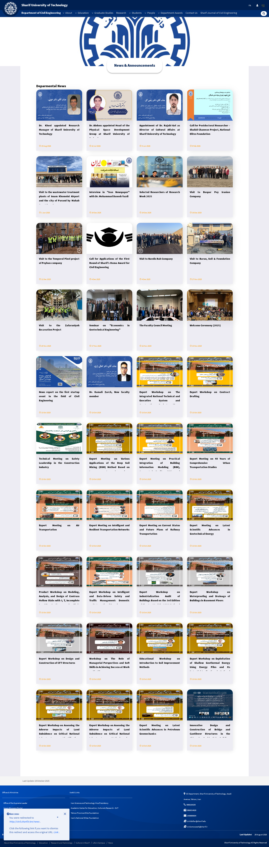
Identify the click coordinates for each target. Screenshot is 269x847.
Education (83, 12)
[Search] (264, 13)
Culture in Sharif (82, 843)
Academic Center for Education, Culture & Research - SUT (94, 808)
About (68, 12)
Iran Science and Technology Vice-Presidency (89, 803)
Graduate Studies (103, 12)
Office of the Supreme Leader (15, 803)
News (110, 843)
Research (121, 12)
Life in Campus (99, 843)
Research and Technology (61, 843)
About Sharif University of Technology (20, 843)
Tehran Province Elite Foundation (85, 813)
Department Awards (171, 12)
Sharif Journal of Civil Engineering (218, 12)
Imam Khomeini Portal (13, 808)
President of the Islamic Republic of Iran (20, 813)
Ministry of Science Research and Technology (22, 823)
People (151, 12)
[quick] (263, 5)
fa (250, 5)
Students (136, 12)
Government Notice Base (13, 818)
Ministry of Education (12, 827)
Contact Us (191, 12)
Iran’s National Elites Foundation (85, 818)
